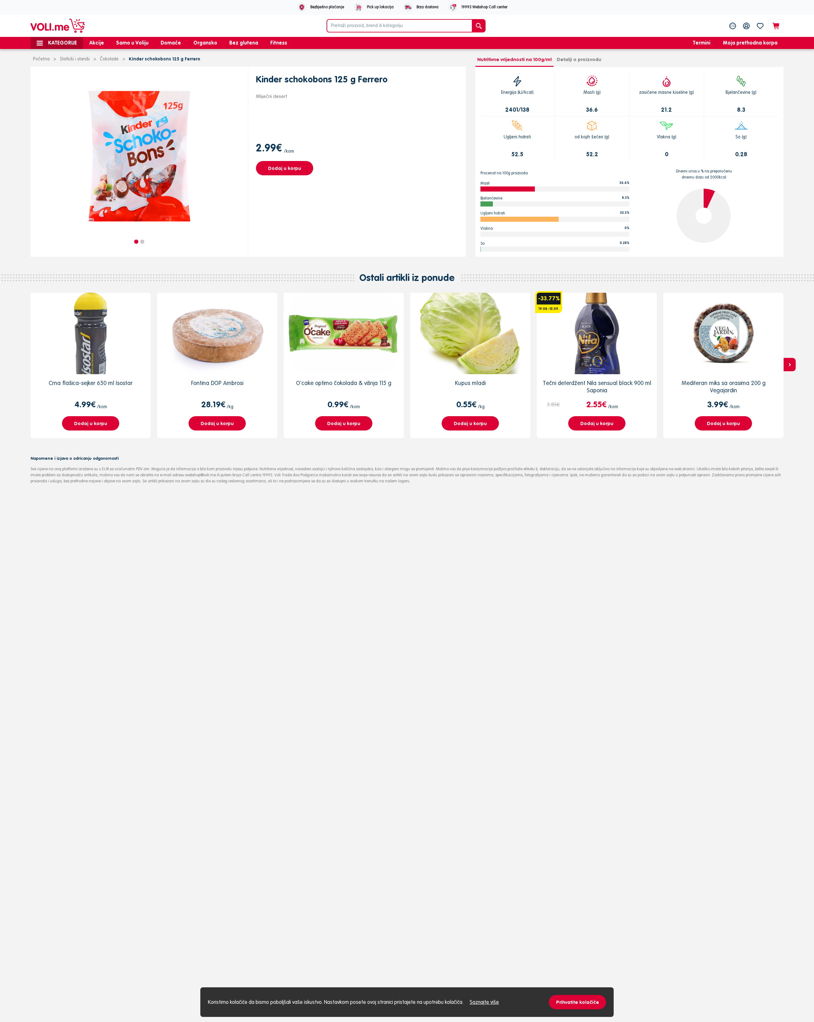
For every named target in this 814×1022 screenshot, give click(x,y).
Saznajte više (484, 1002)
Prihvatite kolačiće (577, 1002)
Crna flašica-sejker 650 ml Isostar (91, 383)
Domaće (171, 43)
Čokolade (109, 58)
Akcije (96, 43)
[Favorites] (760, 26)
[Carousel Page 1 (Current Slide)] (136, 242)
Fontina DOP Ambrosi (217, 383)
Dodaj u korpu (284, 168)
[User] (746, 26)
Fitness (278, 43)
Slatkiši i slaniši (75, 58)
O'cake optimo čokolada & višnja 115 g (343, 383)
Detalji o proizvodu (579, 59)
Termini (701, 43)
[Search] (479, 25)
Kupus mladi (470, 383)
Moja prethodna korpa (750, 43)
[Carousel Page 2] (142, 242)
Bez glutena (243, 43)
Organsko (205, 43)
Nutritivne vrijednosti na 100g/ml (514, 59)
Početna (41, 58)
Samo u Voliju (132, 43)
